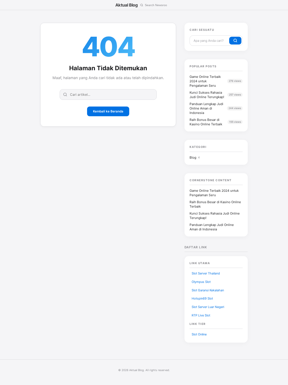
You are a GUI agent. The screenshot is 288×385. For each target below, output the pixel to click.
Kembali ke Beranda (108, 111)
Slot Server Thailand (206, 273)
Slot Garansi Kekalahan (208, 290)
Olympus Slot (201, 282)
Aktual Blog (126, 5)
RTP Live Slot (201, 315)
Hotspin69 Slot (202, 298)
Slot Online (199, 334)
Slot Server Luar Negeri (208, 307)
